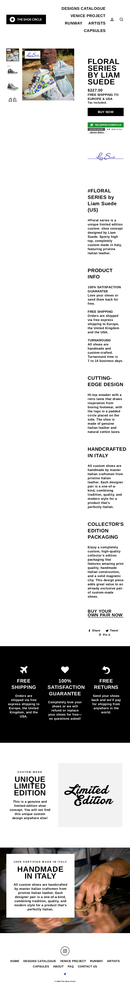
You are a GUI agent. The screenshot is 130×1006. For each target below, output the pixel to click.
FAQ (71, 966)
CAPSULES (95, 30)
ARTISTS (97, 23)
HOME (14, 961)
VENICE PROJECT (88, 16)
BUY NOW (106, 112)
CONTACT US (87, 966)
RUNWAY (73, 23)
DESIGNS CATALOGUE (84, 8)
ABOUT (58, 966)
